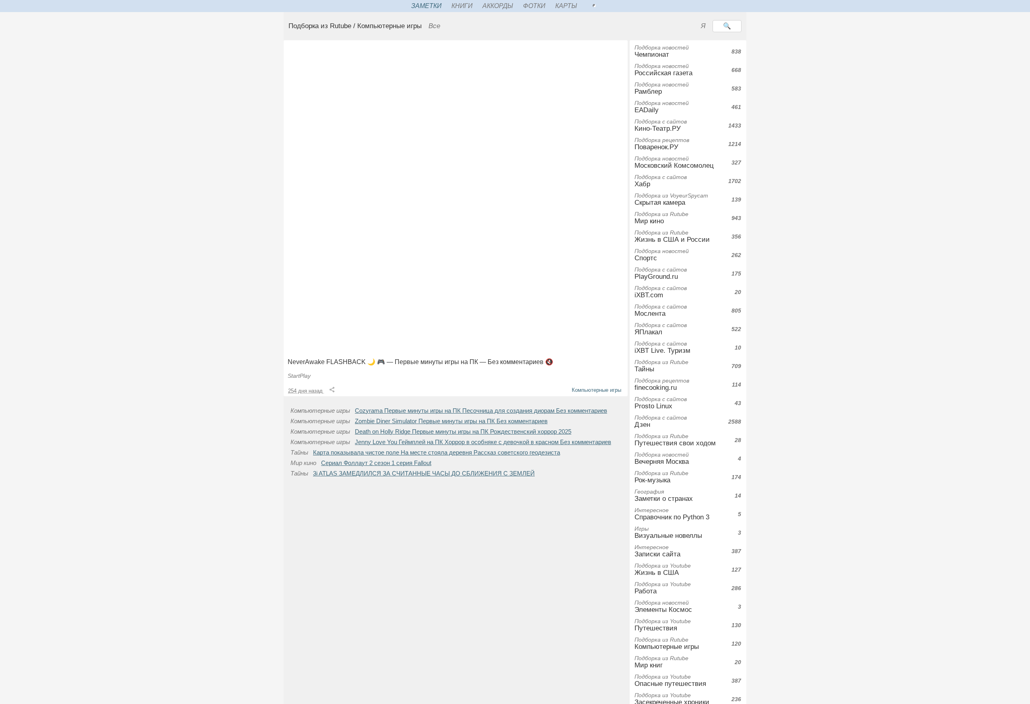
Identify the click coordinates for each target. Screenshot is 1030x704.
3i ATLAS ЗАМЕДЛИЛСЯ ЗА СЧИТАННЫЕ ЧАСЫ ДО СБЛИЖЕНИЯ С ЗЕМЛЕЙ (424, 473)
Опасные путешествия (670, 680)
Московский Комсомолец (674, 162)
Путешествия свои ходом (675, 440)
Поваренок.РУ (661, 144)
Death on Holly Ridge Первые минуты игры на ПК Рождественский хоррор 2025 (463, 431)
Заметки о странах (663, 495)
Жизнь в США (662, 569)
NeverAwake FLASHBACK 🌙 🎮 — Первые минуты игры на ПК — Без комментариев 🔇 (420, 361)
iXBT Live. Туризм (662, 347)
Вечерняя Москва (661, 458)
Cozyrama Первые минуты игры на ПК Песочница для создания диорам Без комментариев (481, 411)
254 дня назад (306, 391)
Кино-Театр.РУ (660, 125)
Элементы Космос (663, 606)
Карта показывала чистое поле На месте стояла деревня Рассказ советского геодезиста (436, 452)
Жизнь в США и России (672, 236)
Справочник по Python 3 (671, 514)
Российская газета (663, 70)
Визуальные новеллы (668, 532)
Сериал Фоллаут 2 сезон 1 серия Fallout (376, 463)
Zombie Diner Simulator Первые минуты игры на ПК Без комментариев (451, 421)
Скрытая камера (671, 199)
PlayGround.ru (660, 273)
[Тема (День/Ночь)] (603, 6)
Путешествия (662, 625)
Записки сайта (657, 551)
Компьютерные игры (596, 390)
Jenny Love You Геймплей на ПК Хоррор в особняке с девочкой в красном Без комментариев (483, 442)
